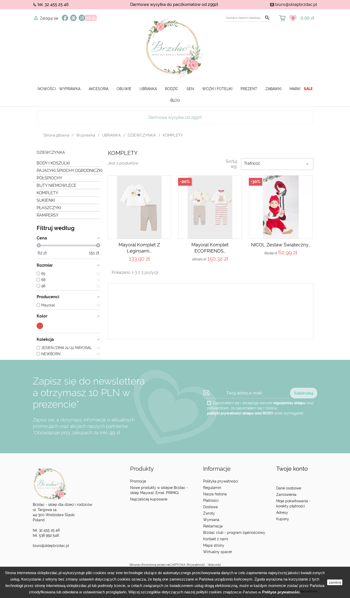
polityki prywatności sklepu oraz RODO (240, 413)
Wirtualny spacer (217, 552)
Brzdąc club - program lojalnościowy (234, 533)
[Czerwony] (40, 326)
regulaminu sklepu (289, 403)
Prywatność (196, 565)
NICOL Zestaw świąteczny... (281, 244)
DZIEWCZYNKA (51, 152)
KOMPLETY (47, 192)
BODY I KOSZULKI (53, 163)
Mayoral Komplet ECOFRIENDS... (210, 248)
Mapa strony (213, 545)
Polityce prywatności (281, 592)
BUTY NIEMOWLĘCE (56, 185)
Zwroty (209, 513)
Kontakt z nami (215, 539)
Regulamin (212, 488)
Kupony (282, 519)
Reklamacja (213, 526)
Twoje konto (292, 469)
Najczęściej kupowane (148, 499)
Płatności (211, 500)
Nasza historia (215, 494)
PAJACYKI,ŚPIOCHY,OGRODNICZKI (68, 170)
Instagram (73, 18)
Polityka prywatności (220, 481)
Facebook (65, 18)
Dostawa (210, 507)
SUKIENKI (46, 200)
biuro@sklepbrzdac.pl (296, 4)
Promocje (138, 481)
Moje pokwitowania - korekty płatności (293, 503)
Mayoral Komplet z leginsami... (139, 248)
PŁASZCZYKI (49, 207)
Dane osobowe (288, 488)
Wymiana (211, 520)
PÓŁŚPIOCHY (49, 178)
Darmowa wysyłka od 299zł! (175, 117)
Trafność (277, 164)
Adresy (282, 512)
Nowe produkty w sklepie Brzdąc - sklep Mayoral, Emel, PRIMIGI (159, 490)
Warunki (214, 565)
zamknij (335, 582)
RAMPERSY (47, 215)
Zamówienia (286, 495)
